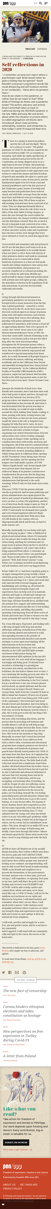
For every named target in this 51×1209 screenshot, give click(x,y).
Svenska (42, 49)
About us (9, 1184)
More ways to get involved (15, 1149)
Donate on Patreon (16, 1142)
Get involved (29, 1184)
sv (35, 3)
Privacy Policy (12, 1188)
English (30, 49)
